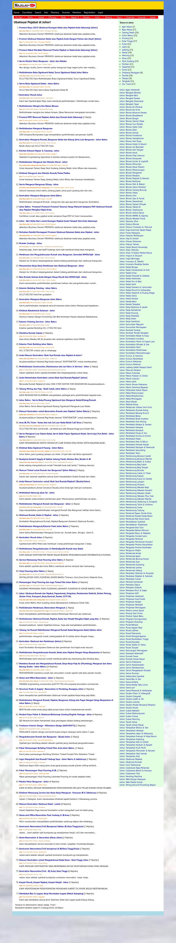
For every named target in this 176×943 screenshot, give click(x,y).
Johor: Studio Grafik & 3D (132, 699)
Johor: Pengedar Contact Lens (133, 536)
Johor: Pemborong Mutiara (132, 484)
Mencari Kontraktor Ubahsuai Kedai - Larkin (40, 804)
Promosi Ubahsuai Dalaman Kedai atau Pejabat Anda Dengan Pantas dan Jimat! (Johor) (60, 38)
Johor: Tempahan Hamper (132, 730)
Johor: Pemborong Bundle (132, 470)
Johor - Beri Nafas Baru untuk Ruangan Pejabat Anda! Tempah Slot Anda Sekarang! (58, 221)
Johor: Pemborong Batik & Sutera (135, 461)
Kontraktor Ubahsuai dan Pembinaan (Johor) (40, 641)
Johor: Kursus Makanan (130, 361)
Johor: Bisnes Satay (129, 192)
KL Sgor (19, 17)
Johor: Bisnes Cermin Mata (132, 121)
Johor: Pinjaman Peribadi (131, 604)
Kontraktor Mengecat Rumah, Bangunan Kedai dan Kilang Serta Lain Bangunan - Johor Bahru (63, 139)
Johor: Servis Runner (129, 673)
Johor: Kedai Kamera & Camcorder (136, 287)
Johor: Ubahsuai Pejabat (131, 759)
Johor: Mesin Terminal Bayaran (134, 387)
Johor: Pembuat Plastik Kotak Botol (136, 515)
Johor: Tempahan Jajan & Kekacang (136, 733)
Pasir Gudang (128, 61)
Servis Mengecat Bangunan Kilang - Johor (39, 184)
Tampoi (125, 78)
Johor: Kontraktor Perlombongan (135, 352)
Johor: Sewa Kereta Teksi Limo (134, 684)
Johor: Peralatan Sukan (130, 578)
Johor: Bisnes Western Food (132, 218)
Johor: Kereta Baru (128, 301)
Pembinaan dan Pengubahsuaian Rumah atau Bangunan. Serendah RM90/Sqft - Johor (59, 254)
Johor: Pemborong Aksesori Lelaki (135, 456)
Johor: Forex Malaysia (130, 232)
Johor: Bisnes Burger (129, 118)
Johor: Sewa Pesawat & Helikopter (136, 690)
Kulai (124, 44)
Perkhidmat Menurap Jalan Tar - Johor (37, 492)
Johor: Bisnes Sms (128, 195)
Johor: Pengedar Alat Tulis (132, 527)
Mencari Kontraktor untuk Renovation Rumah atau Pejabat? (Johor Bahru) (54, 411)
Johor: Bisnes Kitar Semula (132, 155)
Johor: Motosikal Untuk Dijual (133, 390)
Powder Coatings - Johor (30, 243)
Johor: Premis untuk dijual (132, 610)
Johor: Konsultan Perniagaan (133, 327)
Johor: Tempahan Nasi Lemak (133, 753)
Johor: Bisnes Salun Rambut (133, 187)
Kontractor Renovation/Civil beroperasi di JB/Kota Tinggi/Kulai (49, 848)
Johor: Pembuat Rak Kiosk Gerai (134, 518)
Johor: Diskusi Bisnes (129, 224)
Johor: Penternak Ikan (130, 561)
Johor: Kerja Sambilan (130, 321)
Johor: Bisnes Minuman (130, 164)
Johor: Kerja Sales (128, 318)
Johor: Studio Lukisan (130, 701)
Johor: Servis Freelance (130, 661)
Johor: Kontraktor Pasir (130, 347)
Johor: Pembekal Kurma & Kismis (135, 435)
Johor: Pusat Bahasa (129, 624)
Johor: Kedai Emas (128, 272)
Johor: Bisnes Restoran (130, 181)
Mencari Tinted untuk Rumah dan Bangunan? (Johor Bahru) (47, 470)
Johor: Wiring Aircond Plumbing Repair (138, 784)
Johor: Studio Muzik (129, 707)
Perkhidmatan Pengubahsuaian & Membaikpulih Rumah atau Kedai (51, 548)
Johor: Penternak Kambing (132, 564)
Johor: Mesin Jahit (128, 381)
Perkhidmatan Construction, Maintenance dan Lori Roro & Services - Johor (54, 366)
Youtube (66, 12)
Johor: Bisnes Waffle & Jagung (134, 215)
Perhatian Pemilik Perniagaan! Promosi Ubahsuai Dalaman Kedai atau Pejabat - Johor (59, 232)
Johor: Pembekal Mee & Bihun (134, 441)
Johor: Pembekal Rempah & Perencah (137, 447)
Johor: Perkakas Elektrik (131, 587)
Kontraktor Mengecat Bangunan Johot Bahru (40, 195)
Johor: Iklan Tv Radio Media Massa (136, 252)
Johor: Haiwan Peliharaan (131, 235)
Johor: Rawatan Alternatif (131, 653)
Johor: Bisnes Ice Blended (132, 147)
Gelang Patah (128, 32)
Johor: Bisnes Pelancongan (132, 169)
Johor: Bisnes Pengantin (131, 172)
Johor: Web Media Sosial (131, 782)
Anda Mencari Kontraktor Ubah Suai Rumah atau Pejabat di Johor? (50, 355)
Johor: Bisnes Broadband (131, 115)
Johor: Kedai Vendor (129, 298)
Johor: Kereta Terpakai (130, 304)
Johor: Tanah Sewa (128, 722)
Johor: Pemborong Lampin (132, 481)
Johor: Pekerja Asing (129, 404)
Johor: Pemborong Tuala (131, 507)
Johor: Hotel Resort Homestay (133, 247)
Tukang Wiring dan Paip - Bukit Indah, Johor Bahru (43, 388)
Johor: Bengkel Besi (129, 95)
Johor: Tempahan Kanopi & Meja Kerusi (138, 736)
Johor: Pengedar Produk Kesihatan (136, 547)
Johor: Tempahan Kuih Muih (133, 747)
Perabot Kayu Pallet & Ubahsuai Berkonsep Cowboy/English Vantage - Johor (55, 714)
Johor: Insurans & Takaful (132, 261)
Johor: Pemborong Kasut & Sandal (136, 478)
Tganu (119, 17)
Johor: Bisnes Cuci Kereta (131, 124)
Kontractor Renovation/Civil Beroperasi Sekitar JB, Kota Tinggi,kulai (51, 826)
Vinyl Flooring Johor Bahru (32, 571)
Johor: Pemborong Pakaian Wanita (135, 498)
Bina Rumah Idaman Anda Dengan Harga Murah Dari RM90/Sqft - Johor (53, 277)
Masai (124, 52)
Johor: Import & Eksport (131, 255)
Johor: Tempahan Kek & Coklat (134, 742)
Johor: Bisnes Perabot (130, 175)
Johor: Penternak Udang (131, 570)
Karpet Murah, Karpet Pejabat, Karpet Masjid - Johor (43, 882)
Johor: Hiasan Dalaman (130, 241)
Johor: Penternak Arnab (130, 553)
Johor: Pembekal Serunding (132, 450)
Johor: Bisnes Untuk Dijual (132, 212)
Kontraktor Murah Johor (30, 94)
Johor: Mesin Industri (129, 378)
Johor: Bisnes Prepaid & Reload (134, 178)
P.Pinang (52, 17)
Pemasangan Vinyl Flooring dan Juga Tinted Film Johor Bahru (48, 582)
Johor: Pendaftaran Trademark (133, 524)
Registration (89, 12)
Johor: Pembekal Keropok (131, 430)
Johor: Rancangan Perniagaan (133, 650)
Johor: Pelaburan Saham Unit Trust (136, 407)
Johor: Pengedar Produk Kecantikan (136, 544)
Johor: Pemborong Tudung (132, 510)
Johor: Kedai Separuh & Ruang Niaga (137, 292)
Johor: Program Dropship (131, 621)
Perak (63, 17)
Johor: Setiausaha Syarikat (132, 676)
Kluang (125, 38)
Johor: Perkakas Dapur (130, 584)
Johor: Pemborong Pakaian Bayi (134, 487)
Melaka (86, 17)
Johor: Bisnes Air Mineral (131, 107)
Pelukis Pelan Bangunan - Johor (34, 781)
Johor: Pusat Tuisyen (129, 647)
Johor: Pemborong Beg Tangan (134, 467)
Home (16, 12)
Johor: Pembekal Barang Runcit (134, 413)
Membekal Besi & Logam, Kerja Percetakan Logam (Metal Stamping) (51, 893)
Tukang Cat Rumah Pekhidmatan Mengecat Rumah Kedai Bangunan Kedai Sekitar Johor (60, 630)
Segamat (126, 66)
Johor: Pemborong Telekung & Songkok (138, 501)
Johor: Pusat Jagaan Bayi (131, 627)
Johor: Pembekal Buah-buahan (134, 418)
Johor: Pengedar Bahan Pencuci (134, 530)
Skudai (125, 75)
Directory (55, 12)
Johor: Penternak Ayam (130, 556)
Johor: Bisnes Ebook (129, 132)
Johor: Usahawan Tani (130, 773)
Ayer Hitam (127, 26)
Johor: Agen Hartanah (130, 89)
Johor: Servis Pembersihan (132, 667)
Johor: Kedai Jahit (128, 284)
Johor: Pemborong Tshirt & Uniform (136, 504)
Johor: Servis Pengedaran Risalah (135, 670)
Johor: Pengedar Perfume (131, 538)
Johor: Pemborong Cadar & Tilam (135, 473)
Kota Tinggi (127, 41)
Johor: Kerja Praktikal (129, 315)
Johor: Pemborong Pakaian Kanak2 (136, 490)
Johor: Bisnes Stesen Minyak (133, 204)
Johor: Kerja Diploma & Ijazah (134, 307)
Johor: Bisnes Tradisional (131, 209)
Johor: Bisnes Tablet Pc (130, 207)
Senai (124, 69)
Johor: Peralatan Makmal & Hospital (137, 573)
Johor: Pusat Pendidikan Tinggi (134, 639)
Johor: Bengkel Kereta (130, 98)
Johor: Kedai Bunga (129, 267)
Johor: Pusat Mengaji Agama (133, 636)
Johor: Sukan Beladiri (129, 710)
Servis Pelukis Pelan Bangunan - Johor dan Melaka (43, 61)
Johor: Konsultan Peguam (132, 324)
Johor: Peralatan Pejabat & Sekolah (136, 576)
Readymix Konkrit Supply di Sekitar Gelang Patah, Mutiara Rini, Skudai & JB (55, 459)
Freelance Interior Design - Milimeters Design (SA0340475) (47, 725)
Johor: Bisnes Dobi (128, 129)
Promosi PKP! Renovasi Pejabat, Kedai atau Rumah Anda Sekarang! (50, 117)
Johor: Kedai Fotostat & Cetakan (135, 275)
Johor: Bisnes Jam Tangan (131, 149)
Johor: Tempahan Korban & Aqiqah (136, 744)
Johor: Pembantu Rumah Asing (134, 410)
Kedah (41, 17)
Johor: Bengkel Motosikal (131, 101)
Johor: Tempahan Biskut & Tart (134, 727)
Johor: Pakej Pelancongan (132, 393)
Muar (124, 58)
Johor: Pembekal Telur (130, 453)
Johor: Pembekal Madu (130, 438)
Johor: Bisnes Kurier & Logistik (134, 161)
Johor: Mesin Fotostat (130, 373)
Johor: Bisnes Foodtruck (131, 135)
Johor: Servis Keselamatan (132, 664)
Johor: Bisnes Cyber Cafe (131, 126)
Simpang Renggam (131, 72)
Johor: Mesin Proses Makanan (133, 384)
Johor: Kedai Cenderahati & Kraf (134, 270)
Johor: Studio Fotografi (130, 696)
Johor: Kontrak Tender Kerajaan (134, 332)
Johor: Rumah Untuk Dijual (132, 659)
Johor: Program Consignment (133, 619)
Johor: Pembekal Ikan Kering (133, 421)
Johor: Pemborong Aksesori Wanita (136, 458)
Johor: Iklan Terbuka (129, 249)
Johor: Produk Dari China (131, 613)
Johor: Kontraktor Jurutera (132, 338)
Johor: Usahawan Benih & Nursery (136, 770)
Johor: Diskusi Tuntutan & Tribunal (136, 227)
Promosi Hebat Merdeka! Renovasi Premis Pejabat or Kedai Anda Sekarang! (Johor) (58, 50)
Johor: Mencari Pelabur (130, 370)
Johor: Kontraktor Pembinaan (133, 350)
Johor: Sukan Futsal (129, 716)
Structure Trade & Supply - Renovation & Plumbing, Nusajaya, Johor (51, 689)
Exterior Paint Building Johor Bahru (36, 344)
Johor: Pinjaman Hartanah (132, 596)
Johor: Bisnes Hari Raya (130, 141)
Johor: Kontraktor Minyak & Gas (134, 344)
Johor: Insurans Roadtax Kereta (134, 264)
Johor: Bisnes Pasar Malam (132, 166)
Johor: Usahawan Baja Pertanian (134, 767)
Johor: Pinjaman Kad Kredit (132, 599)
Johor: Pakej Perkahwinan (131, 395)
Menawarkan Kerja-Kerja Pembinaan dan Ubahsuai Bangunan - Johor (51, 265)
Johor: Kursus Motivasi (130, 364)
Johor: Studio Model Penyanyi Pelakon (138, 704)
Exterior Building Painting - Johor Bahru (38, 288)
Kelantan (130, 17)
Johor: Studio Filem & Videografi (135, 693)
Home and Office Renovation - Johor (36, 677)
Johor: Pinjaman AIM (129, 593)
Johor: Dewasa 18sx (129, 221)
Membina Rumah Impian (30, 333)
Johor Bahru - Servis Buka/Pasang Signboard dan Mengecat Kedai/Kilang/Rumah (57, 400)
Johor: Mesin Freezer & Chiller (134, 375)
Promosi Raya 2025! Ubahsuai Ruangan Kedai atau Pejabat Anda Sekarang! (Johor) (58, 27)
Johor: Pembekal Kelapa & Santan (136, 424)
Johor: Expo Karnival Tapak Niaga (135, 229)
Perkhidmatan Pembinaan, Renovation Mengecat (42, 607)
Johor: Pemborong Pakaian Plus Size (137, 496)
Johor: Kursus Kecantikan (131, 358)
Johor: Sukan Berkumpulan (132, 713)
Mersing (126, 55)
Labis (124, 46)
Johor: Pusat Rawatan (130, 641)
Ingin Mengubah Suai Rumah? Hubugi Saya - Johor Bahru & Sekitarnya (52, 759)
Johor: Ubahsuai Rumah (131, 762)
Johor (97, 17)
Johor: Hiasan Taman (129, 244)
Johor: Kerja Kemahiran (130, 310)
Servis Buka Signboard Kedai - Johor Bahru (39, 83)
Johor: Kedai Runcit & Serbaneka (135, 290)
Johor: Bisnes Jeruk (128, 152)
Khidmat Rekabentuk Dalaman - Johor (37, 310)
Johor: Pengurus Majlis (130, 550)
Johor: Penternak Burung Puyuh (134, 558)
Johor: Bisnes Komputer (131, 158)
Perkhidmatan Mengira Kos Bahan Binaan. (39, 106)
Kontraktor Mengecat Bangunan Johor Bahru (40, 299)
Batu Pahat (127, 29)
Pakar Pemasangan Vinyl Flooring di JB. (38, 770)
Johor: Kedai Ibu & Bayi (130, 281)
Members (76, 12)
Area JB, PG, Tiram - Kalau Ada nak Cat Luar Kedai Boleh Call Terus (50, 422)
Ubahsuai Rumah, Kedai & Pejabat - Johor (38, 515)
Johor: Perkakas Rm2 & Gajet (133, 590)
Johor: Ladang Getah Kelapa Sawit (136, 367)
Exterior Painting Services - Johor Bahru (38, 321)
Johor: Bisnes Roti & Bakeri (132, 184)
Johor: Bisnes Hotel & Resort (133, 144)
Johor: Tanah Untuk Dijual (132, 724)
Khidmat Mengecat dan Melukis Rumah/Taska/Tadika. (44, 173)
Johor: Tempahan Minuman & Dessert (137, 750)
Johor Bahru (127, 35)
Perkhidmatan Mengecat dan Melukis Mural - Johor (43, 162)
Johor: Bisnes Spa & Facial (132, 198)
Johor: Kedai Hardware (130, 278)
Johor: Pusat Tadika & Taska (133, 644)
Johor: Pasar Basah (128, 401)
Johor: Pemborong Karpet (131, 475)
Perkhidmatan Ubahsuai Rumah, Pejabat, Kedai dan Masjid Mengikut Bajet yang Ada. (59, 618)
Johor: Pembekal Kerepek (131, 427)
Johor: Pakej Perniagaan (131, 398)
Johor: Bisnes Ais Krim (130, 109)
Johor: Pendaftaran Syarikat (132, 521)
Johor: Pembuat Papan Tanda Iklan (136, 513)
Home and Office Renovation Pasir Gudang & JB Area (44, 815)
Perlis (30, 17)
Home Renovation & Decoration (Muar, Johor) (40, 837)
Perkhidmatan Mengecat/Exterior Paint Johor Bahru (43, 526)
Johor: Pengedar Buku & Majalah (135, 533)
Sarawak (142, 17)
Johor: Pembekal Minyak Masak (134, 444)
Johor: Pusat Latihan (129, 630)
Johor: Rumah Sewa (129, 656)
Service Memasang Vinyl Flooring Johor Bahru (41, 559)
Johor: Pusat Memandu (130, 633)
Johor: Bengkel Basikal (130, 92)
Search (38, 12)
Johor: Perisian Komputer (131, 581)
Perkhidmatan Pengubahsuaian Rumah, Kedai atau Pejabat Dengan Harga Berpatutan (59, 652)
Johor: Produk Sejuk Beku (131, 616)
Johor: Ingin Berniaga (130, 258)
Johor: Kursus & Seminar (131, 355)
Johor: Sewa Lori (127, 687)
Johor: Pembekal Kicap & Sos (133, 433)
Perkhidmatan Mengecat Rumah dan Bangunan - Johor (45, 503)
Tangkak (126, 81)
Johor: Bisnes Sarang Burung (133, 189)
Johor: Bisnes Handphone (132, 138)
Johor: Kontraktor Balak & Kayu (134, 335)
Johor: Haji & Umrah (129, 238)
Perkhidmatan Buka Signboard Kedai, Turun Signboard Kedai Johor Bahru (53, 72)
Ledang (125, 49)
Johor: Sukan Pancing (130, 719)
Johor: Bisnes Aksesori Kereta (133, 112)
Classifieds (27, 12)
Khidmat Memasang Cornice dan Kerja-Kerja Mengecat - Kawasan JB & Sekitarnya (57, 792)
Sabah (153, 17)
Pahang (108, 17)
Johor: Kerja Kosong (129, 312)
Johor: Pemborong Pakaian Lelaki (135, 493)
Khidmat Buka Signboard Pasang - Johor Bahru (41, 447)
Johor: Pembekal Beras (130, 415)
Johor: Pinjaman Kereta (130, 601)
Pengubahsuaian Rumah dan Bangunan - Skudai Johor (44, 736)
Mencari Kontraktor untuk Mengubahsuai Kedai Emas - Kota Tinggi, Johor (54, 860)
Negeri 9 (75, 17)
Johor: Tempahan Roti (130, 756)
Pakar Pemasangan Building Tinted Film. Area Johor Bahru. (47, 748)
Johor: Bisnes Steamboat (131, 201)
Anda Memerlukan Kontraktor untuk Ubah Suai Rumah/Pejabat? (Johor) (53, 377)
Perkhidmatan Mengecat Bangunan (36, 128)
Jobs (46, 12)
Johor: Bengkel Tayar (129, 104)
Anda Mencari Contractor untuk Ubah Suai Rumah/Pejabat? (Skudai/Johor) (54, 481)
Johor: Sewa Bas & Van (130, 679)
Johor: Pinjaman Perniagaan (133, 607)
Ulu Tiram (126, 84)
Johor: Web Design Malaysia (133, 779)
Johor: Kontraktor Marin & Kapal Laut (137, 341)
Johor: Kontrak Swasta (130, 330)
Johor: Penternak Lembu (131, 567)
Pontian (125, 64)
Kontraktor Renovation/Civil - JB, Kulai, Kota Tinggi (43, 871)
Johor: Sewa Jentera (129, 682)
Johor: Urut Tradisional (130, 764)
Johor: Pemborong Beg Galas (133, 464)
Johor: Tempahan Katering (132, 739)
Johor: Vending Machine (131, 776)
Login (100, 12)
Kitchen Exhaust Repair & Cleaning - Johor (39, 150)
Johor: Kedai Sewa (128, 295)
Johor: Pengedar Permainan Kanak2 (136, 541)
